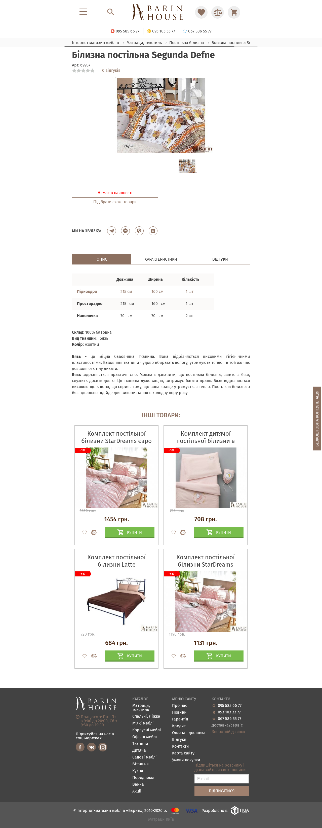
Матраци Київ (161, 819)
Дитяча (139, 750)
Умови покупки (186, 760)
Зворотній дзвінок (228, 732)
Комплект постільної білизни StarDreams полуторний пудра (205, 564)
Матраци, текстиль (141, 708)
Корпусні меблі (146, 730)
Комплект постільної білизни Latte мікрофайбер (116, 564)
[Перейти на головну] (161, 12)
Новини (179, 712)
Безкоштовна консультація (317, 419)
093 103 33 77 (229, 712)
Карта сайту (183, 753)
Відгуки (179, 740)
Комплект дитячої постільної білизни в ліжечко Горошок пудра (205, 441)
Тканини (140, 744)
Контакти (180, 746)
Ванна (138, 784)
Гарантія (180, 719)
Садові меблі (144, 757)
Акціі (136, 791)
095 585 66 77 (230, 706)
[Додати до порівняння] (92, 532)
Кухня (137, 771)
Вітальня (140, 764)
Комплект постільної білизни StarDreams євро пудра (116, 441)
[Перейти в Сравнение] (217, 12)
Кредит (179, 726)
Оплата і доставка (189, 733)
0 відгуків (111, 70)
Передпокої (143, 778)
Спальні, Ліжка (146, 716)
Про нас (179, 706)
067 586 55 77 (229, 719)
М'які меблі (143, 723)
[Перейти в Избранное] (201, 12)
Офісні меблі (144, 737)
